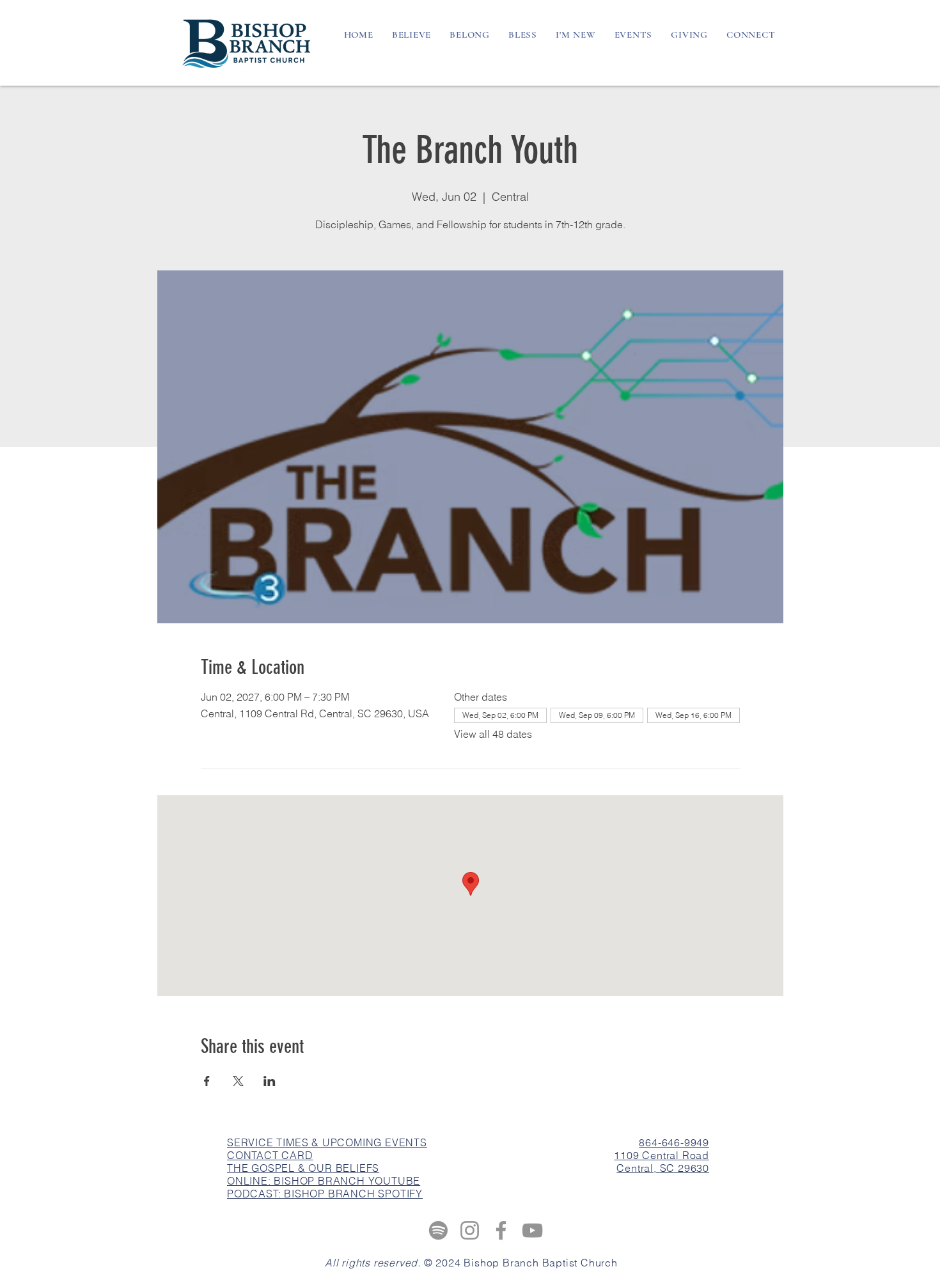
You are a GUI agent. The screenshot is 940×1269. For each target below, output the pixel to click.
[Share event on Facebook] (207, 1081)
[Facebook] (501, 1230)
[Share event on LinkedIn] (269, 1081)
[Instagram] (469, 1230)
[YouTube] (532, 1230)
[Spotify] (438, 1230)
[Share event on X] (238, 1081)
